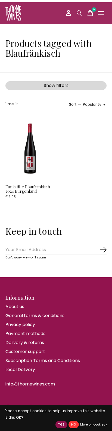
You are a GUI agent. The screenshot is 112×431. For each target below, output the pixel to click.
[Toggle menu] (101, 13)
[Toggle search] (79, 13)
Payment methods (25, 333)
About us (14, 306)
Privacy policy (20, 324)
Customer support (25, 351)
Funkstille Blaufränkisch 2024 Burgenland (27, 189)
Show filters (56, 85)
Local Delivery (20, 369)
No (73, 424)
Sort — (75, 104)
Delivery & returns (24, 342)
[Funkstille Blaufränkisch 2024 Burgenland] (29, 149)
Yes (61, 424)
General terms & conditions (34, 315)
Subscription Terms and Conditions (42, 360)
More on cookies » (93, 424)
